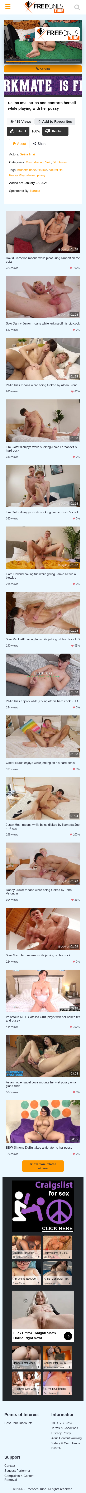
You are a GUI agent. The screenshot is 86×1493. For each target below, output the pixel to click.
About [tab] (21, 143)
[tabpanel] (43, 173)
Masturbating (34, 162)
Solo (48, 162)
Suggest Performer (17, 1470)
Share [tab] (42, 143)
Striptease (60, 162)
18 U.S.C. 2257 (61, 1423)
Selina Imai (27, 154)
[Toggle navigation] (9, 7)
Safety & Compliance (65, 1443)
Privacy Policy (61, 1433)
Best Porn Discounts (18, 1423)
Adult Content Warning (66, 1438)
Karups (44, 68)
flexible (42, 170)
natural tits (56, 170)
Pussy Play (17, 175)
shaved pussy (36, 175)
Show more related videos (43, 1166)
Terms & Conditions (64, 1428)
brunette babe (26, 170)
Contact (9, 1465)
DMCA (56, 1448)
